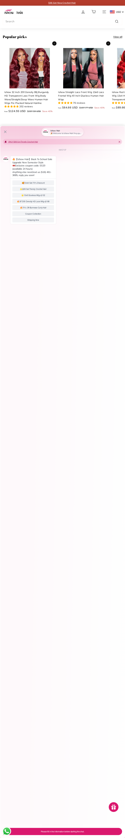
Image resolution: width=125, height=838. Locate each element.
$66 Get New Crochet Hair (62, 2)
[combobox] (62, 21)
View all (117, 36)
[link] (14, 11)
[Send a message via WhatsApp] (7, 831)
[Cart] (93, 12)
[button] (83, 12)
